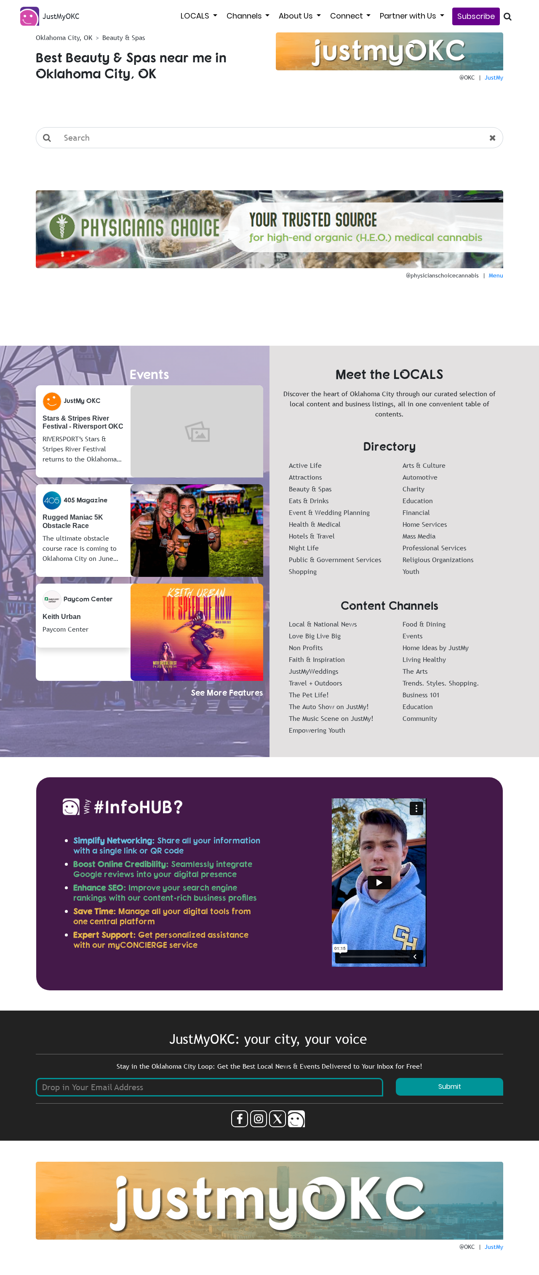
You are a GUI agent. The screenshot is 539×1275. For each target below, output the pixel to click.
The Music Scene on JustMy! (331, 718)
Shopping (303, 571)
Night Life (304, 547)
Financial (416, 512)
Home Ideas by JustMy (436, 647)
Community (420, 718)
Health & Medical (315, 524)
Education (418, 500)
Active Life (305, 465)
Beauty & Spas (310, 488)
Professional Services (434, 547)
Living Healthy (424, 659)
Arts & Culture (424, 465)
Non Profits (306, 647)
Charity (413, 488)
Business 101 (421, 694)
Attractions (305, 477)
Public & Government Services (335, 559)
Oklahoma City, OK (64, 37)
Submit (449, 1086)
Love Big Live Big (315, 635)
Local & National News (323, 624)
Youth (411, 571)
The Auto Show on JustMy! (329, 706)
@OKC (467, 77)
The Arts (415, 671)
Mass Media (419, 536)
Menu (496, 275)
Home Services (425, 524)
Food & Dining (424, 624)
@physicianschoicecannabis (442, 275)
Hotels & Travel (312, 536)
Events (412, 635)
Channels (245, 16)
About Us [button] (297, 16)
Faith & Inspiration (317, 659)
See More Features (227, 692)
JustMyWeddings (313, 671)
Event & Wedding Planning (329, 512)
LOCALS (196, 16)
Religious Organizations (438, 559)
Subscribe (476, 16)
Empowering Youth (317, 730)
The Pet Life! (309, 694)
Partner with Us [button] (409, 16)
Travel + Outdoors (315, 683)
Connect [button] (347, 16)
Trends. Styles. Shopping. (441, 683)
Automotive (420, 477)
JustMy (494, 77)
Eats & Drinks (308, 500)
